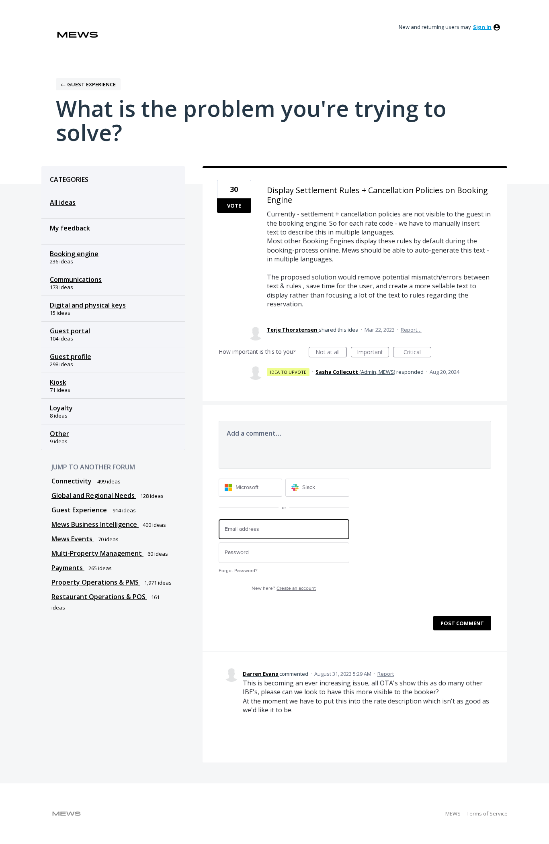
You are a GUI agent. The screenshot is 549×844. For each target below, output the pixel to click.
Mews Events (72, 538)
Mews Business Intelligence (95, 524)
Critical (417, 352)
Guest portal (70, 330)
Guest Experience (80, 510)
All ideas (63, 202)
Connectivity (72, 481)
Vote (234, 205)
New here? (284, 588)
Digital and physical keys (88, 305)
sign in (482, 27)
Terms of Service (487, 813)
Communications (76, 279)
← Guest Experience (88, 84)
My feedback (70, 228)
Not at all (331, 352)
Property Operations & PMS (95, 582)
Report (385, 673)
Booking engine (74, 253)
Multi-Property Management (97, 553)
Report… (411, 329)
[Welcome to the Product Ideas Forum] (77, 34)
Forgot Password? (238, 571)
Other (59, 433)
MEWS (453, 813)
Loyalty (61, 408)
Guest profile (70, 356)
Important (373, 352)
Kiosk (58, 382)
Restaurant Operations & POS (99, 596)
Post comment (462, 623)
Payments (67, 567)
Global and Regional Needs (93, 495)
